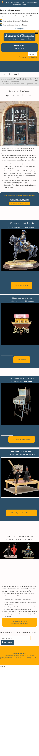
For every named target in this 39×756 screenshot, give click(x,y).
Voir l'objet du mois (21, 285)
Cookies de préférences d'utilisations (15, 21)
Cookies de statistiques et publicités (15, 25)
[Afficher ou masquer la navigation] (36, 32)
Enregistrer (20, 28)
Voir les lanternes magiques (21, 439)
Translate (34, 57)
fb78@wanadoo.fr (10, 602)
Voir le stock (22, 359)
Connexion (20, 49)
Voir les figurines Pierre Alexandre (22, 513)
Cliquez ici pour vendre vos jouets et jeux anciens (19, 622)
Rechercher (8, 642)
